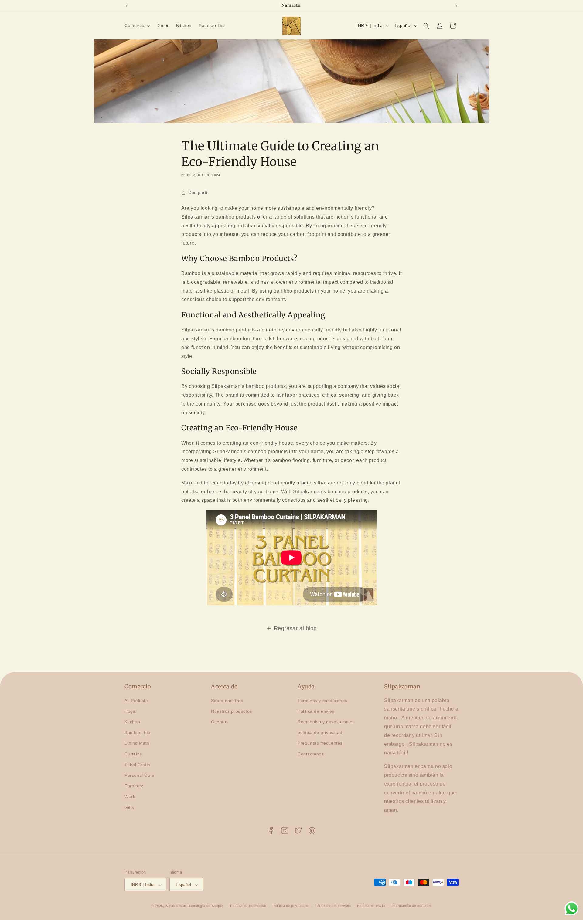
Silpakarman (175, 906)
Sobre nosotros (227, 700)
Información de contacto (411, 906)
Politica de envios (316, 711)
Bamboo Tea (137, 732)
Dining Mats (136, 743)
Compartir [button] (198, 192)
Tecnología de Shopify (205, 906)
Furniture (134, 785)
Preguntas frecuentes (320, 743)
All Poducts (136, 700)
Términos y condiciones (322, 700)
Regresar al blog (295, 628)
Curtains (133, 754)
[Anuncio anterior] (126, 6)
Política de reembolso (248, 906)
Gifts (129, 807)
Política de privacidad (291, 906)
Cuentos (219, 721)
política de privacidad (320, 732)
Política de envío (371, 906)
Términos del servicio (333, 906)
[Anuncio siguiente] (456, 6)
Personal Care (139, 775)
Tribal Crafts (137, 764)
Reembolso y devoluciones (325, 721)
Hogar (130, 711)
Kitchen (132, 721)
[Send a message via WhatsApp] (571, 908)
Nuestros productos (231, 711)
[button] (137, 25)
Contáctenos (311, 754)
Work (129, 796)
